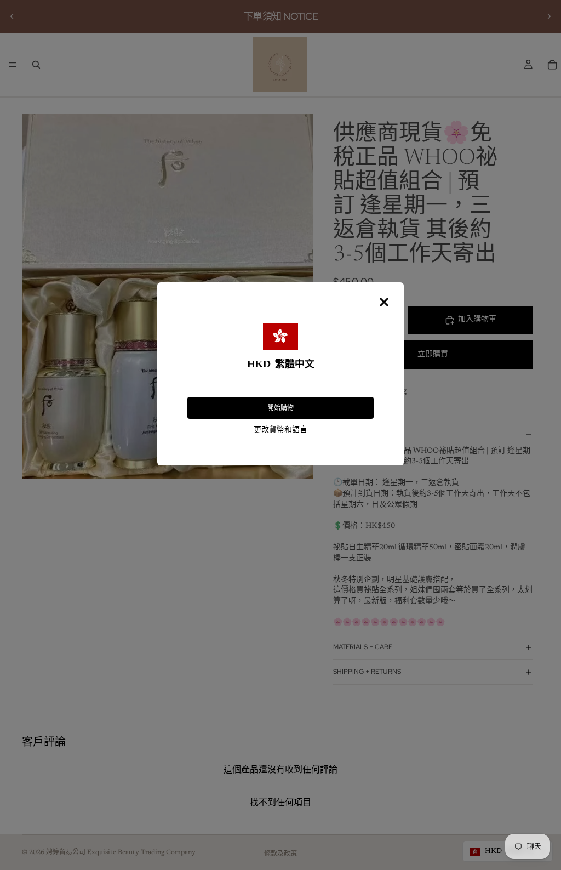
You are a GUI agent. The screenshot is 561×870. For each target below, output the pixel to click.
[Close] (384, 302)
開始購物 (280, 408)
